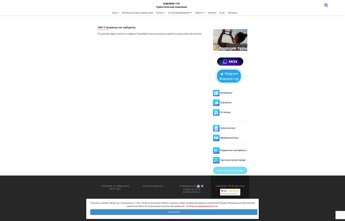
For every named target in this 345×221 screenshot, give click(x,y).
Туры (114, 12)
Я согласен (174, 212)
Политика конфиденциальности (201, 206)
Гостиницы (225, 112)
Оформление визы (229, 137)
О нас (222, 12)
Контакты (232, 12)
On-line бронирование (179, 12)
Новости (212, 12)
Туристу (199, 12)
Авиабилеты (226, 92)
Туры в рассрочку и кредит (233, 160)
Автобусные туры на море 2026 (137, 12)
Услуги (159, 12)
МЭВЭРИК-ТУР (171, 3)
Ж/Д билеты (226, 102)
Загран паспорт (227, 128)
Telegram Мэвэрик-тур (229, 76)
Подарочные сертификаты (233, 150)
